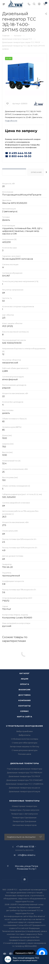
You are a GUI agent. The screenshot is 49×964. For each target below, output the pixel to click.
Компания (24, 700)
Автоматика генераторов (24, 825)
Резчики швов (24, 754)
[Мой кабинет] (39, 4)
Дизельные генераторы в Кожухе (24, 791)
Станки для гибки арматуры (24, 743)
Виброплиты (24, 735)
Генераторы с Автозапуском (24, 814)
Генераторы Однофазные (24, 817)
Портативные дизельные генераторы (24, 769)
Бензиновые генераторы (24, 801)
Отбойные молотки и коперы (24, 739)
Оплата (24, 684)
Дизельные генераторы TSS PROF (24, 776)
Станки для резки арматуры (24, 750)
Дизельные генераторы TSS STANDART (25, 780)
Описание (36, 172)
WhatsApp (24, 879)
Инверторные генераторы (24, 806)
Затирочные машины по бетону (24, 746)
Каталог (24, 673)
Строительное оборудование (24, 726)
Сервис (24, 711)
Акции (24, 679)
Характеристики (14, 172)
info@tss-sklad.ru (26, 855)
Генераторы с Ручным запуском (24, 810)
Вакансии (24, 689)
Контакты (24, 706)
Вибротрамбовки (24, 731)
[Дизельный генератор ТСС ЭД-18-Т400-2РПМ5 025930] (24, 76)
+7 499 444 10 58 (25, 847)
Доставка (24, 695)
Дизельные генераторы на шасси (24, 788)
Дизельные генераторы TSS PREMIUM (24, 772)
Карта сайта (24, 717)
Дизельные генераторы (24, 763)
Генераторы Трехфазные (24, 821)
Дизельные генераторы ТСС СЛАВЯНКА (24, 784)
